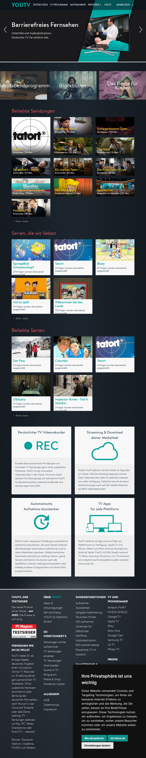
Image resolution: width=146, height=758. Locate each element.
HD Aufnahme (84, 622)
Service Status (52, 612)
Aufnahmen (78, 5)
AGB (46, 700)
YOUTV (21, 5)
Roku (111, 626)
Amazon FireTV (117, 607)
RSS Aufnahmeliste (87, 645)
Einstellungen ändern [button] (97, 745)
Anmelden (123, 5)
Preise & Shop (52, 679)
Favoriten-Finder (86, 617)
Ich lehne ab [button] (117, 738)
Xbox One (114, 631)
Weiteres (93, 5)
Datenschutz (51, 705)
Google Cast (115, 635)
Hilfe (108, 5)
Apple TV (113, 621)
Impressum (50, 709)
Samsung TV (115, 640)
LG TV (111, 644)
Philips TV (113, 649)
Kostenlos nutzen (54, 684)
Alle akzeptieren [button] (94, 738)
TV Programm (59, 5)
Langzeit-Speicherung (89, 612)
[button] (132, 5)
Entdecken (40, 5)
